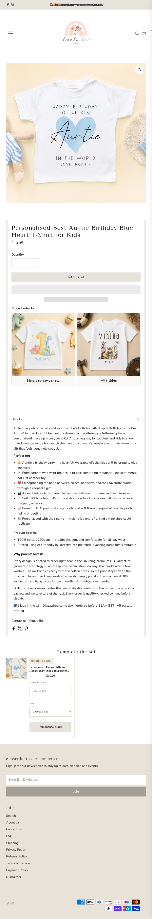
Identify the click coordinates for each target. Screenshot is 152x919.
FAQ (9, 836)
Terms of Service (18, 863)
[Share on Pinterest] (26, 629)
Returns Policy (16, 856)
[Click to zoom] (139, 69)
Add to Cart (76, 277)
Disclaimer (13, 877)
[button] (76, 289)
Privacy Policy (16, 850)
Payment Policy (17, 870)
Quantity (17, 254)
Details (16, 419)
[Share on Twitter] (20, 629)
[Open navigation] (22, 33)
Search (11, 816)
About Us (13, 822)
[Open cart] (144, 33)
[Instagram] (12, 5)
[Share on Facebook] (13, 629)
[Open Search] (137, 33)
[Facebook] (8, 5)
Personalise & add (50, 727)
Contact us (19, 620)
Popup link (36, 620)
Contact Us (14, 829)
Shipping (12, 843)
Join (76, 791)
